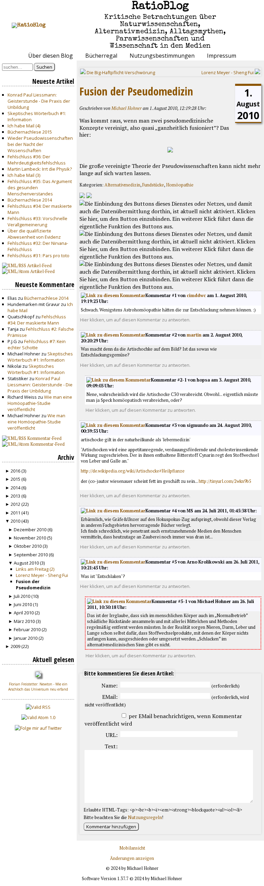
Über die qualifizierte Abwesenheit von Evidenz (34, 234)
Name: (109, 685)
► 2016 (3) (15, 471)
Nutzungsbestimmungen (162, 55)
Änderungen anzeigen (132, 858)
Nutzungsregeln (145, 817)
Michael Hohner (126, 108)
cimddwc (196, 295)
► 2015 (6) (15, 479)
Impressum (221, 55)
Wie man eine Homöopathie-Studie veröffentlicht (40, 403)
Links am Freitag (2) (35, 569)
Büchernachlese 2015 (30, 132)
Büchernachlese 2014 (30, 200)
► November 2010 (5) (30, 538)
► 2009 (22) (17, 646)
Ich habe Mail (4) (24, 126)
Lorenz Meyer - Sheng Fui (42, 575)
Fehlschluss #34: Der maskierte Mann (37, 320)
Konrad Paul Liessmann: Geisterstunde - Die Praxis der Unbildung (39, 101)
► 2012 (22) (17, 504)
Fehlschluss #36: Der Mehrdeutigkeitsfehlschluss (37, 160)
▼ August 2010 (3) (26, 563)
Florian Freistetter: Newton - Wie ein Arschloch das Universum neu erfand (38, 686)
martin (194, 335)
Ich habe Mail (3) (24, 175)
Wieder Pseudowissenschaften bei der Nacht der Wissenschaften (40, 144)
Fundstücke (153, 185)
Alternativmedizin (122, 185)
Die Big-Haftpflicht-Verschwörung (120, 72)
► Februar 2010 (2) (27, 629)
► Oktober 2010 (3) (27, 546)
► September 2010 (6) (31, 555)
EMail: (110, 697)
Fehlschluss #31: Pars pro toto (38, 255)
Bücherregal (101, 55)
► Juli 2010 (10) (23, 596)
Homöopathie (180, 185)
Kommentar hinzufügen (111, 826)
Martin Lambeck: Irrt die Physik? (40, 169)
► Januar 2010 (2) (25, 638)
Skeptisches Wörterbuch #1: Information (40, 357)
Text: (111, 746)
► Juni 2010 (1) (23, 604)
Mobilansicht (132, 848)
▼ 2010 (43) (17, 521)
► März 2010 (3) (24, 621)
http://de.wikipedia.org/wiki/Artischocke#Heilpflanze (133, 471)
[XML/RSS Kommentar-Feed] (82, 196)
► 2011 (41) (17, 513)
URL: (112, 735)
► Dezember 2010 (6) (30, 529)
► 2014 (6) (15, 488)
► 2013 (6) (15, 496)
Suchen (44, 67)
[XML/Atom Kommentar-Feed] (89, 196)
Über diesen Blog (50, 55)
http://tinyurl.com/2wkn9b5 (225, 481)
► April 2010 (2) (24, 613)
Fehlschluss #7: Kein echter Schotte (37, 344)
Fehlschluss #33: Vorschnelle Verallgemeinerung (37, 221)
